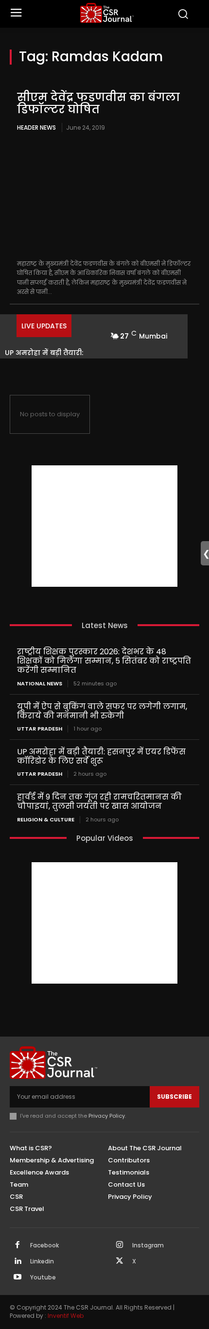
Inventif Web (66, 1316)
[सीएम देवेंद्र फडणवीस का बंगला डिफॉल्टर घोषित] (104, 196)
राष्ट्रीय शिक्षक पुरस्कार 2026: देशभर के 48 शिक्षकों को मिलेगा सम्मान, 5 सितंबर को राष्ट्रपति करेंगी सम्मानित (104, 661)
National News (39, 683)
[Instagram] (119, 1245)
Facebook (44, 1245)
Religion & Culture (45, 819)
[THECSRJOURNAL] (107, 13)
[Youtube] (17, 1277)
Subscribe (174, 1096)
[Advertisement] (104, 526)
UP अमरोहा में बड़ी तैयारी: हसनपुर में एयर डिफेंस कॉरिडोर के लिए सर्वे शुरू (101, 756)
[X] (119, 1261)
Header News (36, 127)
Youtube (43, 1277)
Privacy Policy (106, 1116)
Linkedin (42, 1261)
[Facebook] (17, 1245)
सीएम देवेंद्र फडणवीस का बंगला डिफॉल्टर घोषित (98, 103)
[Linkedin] (17, 1261)
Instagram (148, 1245)
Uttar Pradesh (39, 729)
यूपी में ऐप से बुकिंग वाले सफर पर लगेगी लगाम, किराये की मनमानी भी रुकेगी (102, 711)
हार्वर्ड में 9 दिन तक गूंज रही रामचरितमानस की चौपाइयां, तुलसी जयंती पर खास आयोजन (99, 801)
